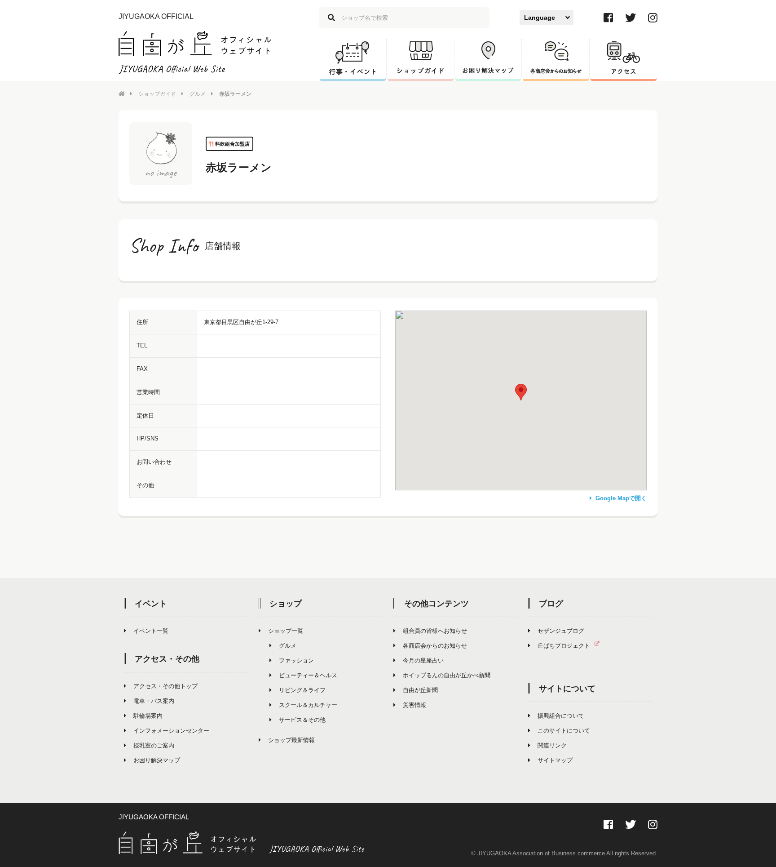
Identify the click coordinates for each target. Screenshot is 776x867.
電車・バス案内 (153, 701)
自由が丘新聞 (420, 690)
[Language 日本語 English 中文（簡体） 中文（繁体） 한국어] (546, 17)
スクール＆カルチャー (308, 705)
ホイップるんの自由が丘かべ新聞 (446, 675)
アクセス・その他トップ (165, 686)
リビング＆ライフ (302, 690)
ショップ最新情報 (291, 740)
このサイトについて (564, 731)
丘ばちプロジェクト (564, 646)
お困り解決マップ (156, 760)
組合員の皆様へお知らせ (435, 631)
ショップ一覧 (285, 631)
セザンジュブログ (561, 631)
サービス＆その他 (302, 720)
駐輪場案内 (148, 716)
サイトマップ (555, 760)
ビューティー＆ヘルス (308, 675)
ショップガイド (157, 94)
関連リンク (552, 745)
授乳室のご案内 (153, 745)
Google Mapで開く (621, 498)
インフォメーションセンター (171, 731)
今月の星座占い (423, 660)
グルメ (198, 94)
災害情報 (414, 705)
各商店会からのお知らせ (435, 646)
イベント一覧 (150, 631)
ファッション (296, 660)
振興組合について (561, 716)
